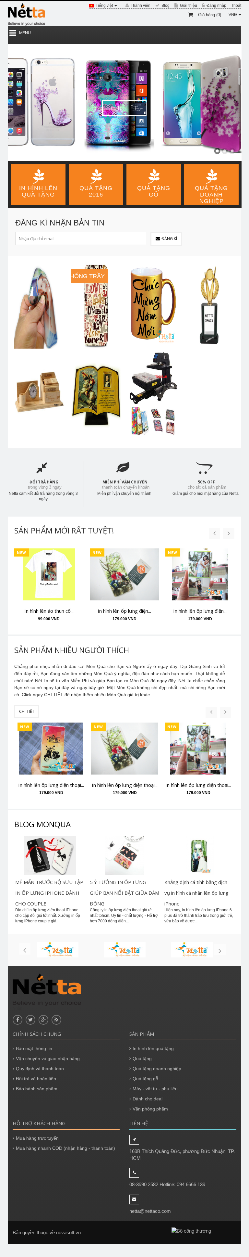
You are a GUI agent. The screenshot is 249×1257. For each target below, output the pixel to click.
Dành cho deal (147, 1098)
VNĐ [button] (233, 14)
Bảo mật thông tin (34, 1048)
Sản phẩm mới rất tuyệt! (64, 530)
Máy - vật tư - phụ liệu (155, 1088)
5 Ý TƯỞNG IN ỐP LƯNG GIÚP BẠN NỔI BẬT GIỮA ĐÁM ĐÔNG (124, 893)
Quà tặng (142, 1058)
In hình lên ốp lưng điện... (124, 611)
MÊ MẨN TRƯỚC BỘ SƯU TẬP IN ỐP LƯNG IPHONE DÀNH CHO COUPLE (49, 893)
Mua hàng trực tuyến (37, 1138)
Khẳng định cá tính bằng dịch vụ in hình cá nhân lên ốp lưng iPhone (196, 893)
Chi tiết (124, 108)
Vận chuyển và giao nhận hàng (48, 1058)
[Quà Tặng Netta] (26, 14)
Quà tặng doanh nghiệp (157, 1068)
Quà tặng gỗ (145, 1078)
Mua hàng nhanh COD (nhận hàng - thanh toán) (65, 1148)
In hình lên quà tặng (153, 1048)
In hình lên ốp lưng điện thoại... (51, 785)
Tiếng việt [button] (105, 5)
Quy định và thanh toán (40, 1068)
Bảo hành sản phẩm (36, 1088)
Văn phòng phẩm (150, 1108)
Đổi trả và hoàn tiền (36, 1078)
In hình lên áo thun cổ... (49, 611)
